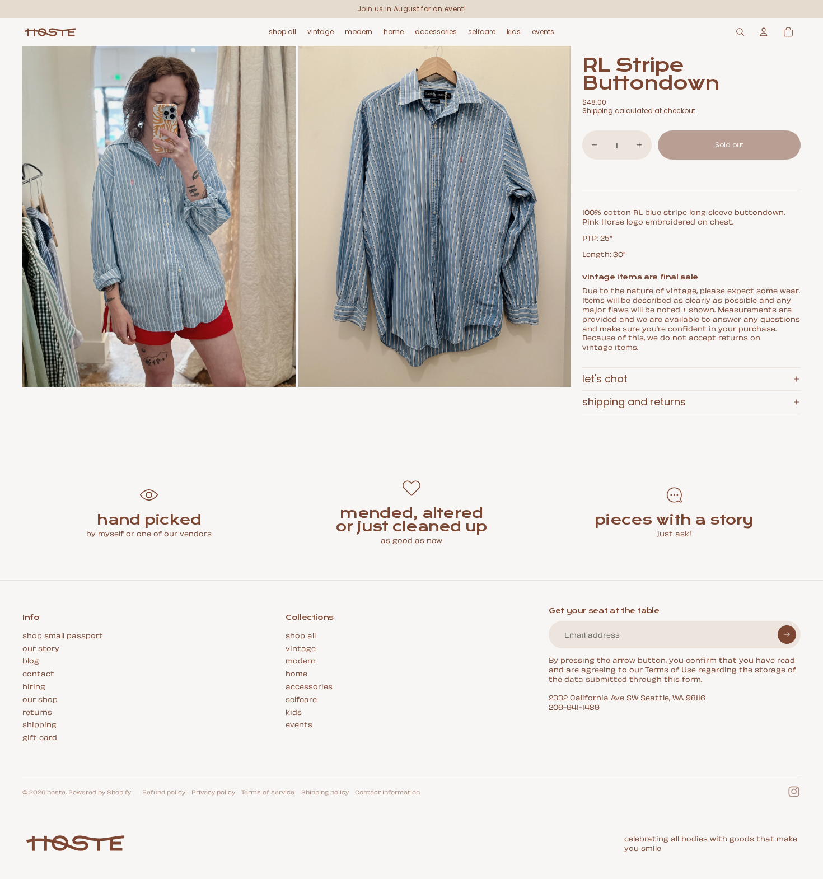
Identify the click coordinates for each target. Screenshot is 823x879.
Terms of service (267, 791)
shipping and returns (634, 402)
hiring (33, 685)
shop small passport (62, 634)
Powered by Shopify (99, 791)
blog (30, 659)
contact (38, 672)
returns (37, 711)
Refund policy (163, 791)
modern (301, 659)
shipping (39, 723)
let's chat (605, 379)
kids (294, 711)
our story (40, 647)
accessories (309, 685)
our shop (40, 698)
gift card (39, 736)
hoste (56, 791)
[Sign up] (787, 634)
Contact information (387, 791)
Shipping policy (325, 791)
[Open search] (740, 32)
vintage (301, 647)
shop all (301, 634)
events (299, 723)
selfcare (301, 698)
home (296, 672)
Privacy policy (213, 791)
